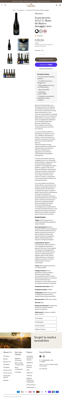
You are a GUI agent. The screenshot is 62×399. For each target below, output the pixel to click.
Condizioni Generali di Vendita (30, 358)
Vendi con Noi (7, 370)
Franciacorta (21, 10)
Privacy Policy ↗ (31, 385)
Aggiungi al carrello (47, 59)
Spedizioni (30, 362)
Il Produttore (39, 322)
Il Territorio (39, 318)
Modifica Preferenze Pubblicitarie (30, 380)
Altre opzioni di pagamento (46, 68)
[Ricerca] (5, 5)
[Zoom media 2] (9, 45)
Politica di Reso (40, 329)
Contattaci (6, 364)
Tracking (29, 375)
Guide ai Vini (7, 362)
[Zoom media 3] (23, 45)
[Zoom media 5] (23, 59)
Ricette (5, 359)
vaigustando (9, 396)
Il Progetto (6, 367)
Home (14, 10)
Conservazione (40, 325)
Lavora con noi (7, 373)
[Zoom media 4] (9, 59)
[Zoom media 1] (16, 24)
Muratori (39, 13)
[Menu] (2, 5)
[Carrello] (60, 5)
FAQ (28, 370)
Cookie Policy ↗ (31, 387)
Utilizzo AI (29, 373)
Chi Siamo (6, 356)
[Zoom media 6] (9, 72)
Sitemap (5, 380)
